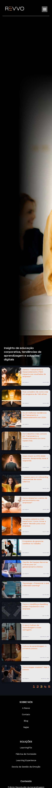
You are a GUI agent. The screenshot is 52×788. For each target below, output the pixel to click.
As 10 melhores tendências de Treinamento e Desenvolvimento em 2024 (34, 415)
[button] (44, 9)
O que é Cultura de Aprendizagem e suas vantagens (31, 628)
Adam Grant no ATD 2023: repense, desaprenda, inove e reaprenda (35, 458)
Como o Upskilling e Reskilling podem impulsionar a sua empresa (35, 607)
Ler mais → (25, 382)
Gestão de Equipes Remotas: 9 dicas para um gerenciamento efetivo (35, 565)
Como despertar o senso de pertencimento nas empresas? (34, 500)
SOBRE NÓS (26, 702)
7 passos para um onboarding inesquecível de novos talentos (35, 479)
